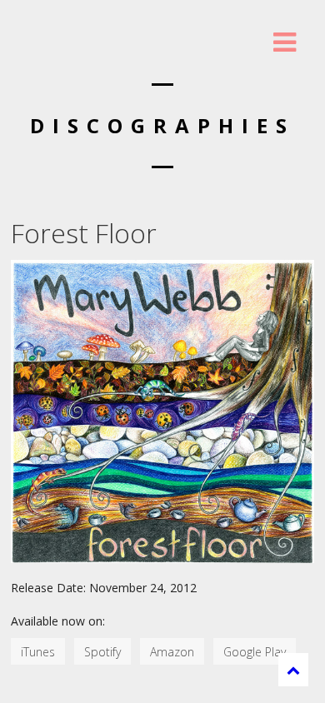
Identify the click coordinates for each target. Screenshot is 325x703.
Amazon (172, 652)
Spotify (102, 652)
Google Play (254, 652)
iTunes (38, 652)
